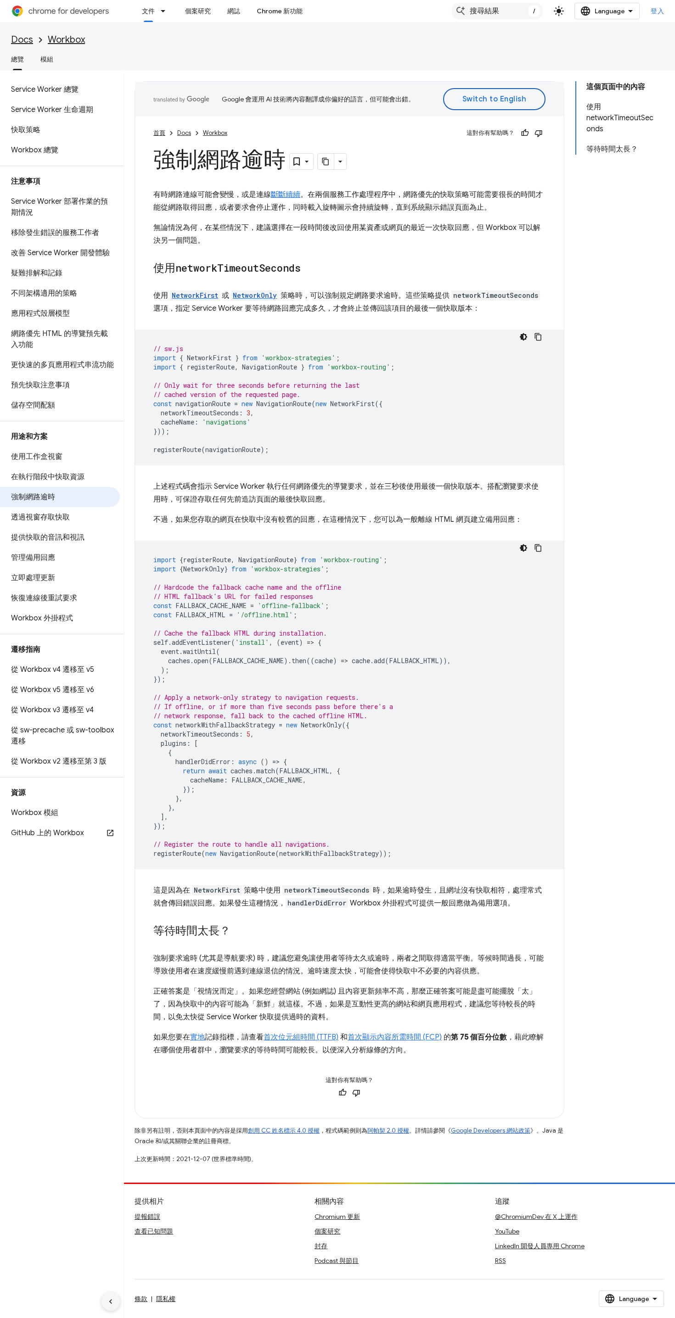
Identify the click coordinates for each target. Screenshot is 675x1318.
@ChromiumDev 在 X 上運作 (536, 1216)
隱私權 (165, 1298)
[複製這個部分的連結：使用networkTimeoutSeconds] (310, 268)
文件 (148, 11)
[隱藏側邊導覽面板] (110, 1301)
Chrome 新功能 (280, 11)
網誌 (233, 11)
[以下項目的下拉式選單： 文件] (166, 11)
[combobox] (497, 11)
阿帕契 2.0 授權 (388, 1130)
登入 (657, 11)
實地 (197, 1037)
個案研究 (198, 11)
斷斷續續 (285, 194)
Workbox (66, 39)
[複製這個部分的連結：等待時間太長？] (240, 931)
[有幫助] (525, 133)
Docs (22, 39)
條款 (141, 1298)
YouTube (507, 1231)
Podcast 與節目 (337, 1261)
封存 (321, 1246)
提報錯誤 (147, 1216)
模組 (46, 59)
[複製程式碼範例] (538, 337)
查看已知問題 (154, 1231)
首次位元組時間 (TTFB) (301, 1037)
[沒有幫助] (539, 133)
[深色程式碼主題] (523, 337)
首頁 (159, 133)
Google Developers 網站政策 (490, 1130)
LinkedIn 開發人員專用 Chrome (540, 1246)
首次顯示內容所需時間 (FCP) (395, 1037)
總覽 (17, 59)
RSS (500, 1261)
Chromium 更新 (337, 1216)
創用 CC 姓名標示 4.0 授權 (284, 1130)
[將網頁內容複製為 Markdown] (326, 161)
